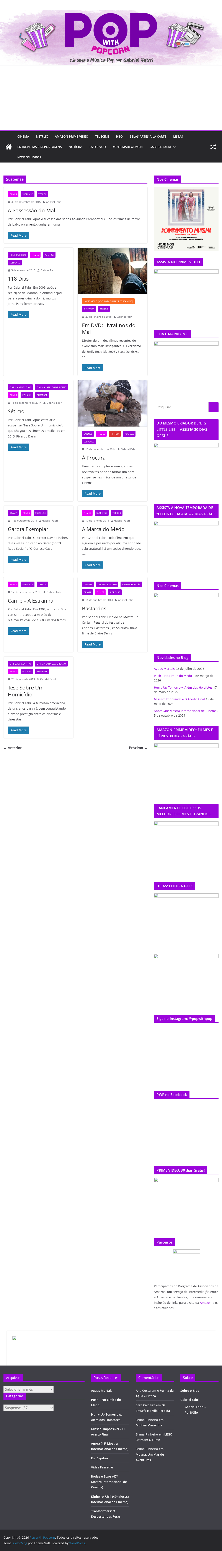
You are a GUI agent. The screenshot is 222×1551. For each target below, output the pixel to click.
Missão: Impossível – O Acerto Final (179, 699)
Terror (42, 194)
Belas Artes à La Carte (148, 136)
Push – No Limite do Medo (173, 676)
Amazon (206, 1303)
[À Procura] (112, 403)
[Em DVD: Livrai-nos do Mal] (112, 271)
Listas (178, 136)
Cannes (88, 433)
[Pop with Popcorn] (111, 13)
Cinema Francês (131, 584)
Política (49, 254)
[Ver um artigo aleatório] (213, 147)
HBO (119, 136)
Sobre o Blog (189, 1390)
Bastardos (94, 608)
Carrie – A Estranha (30, 600)
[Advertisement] (111, 98)
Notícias (76, 147)
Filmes (13, 194)
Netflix (42, 136)
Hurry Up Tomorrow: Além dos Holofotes (183, 687)
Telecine (102, 136)
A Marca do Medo (103, 529)
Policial (26, 395)
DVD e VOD (98, 147)
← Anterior (12, 747)
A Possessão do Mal (31, 210)
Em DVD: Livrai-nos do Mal (108, 328)
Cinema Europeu (107, 584)
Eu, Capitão (99, 1458)
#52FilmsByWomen (128, 147)
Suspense (27, 194)
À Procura (94, 457)
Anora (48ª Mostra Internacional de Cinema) (185, 711)
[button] (173, 147)
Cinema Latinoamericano (51, 663)
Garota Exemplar (28, 529)
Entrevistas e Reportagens (39, 147)
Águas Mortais (164, 669)
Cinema (23, 136)
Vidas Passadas (102, 1467)
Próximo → (138, 747)
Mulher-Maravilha (149, 1425)
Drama (13, 512)
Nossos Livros (29, 157)
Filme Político (18, 254)
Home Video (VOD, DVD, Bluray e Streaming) (108, 301)
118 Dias (18, 278)
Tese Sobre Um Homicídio (26, 691)
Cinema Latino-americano (52, 387)
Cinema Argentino (20, 387)
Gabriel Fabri (160, 147)
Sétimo (16, 411)
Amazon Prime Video (71, 136)
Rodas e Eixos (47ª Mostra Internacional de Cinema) (109, 1481)
